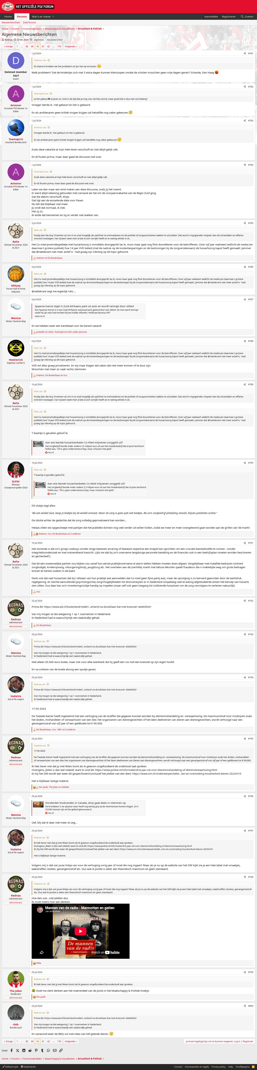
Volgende (70, 46)
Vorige (9, 46)
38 (27, 46)
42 (48, 46)
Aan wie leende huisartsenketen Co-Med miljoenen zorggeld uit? (84, 442)
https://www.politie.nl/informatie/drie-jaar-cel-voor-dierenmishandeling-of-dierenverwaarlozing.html (156, 770)
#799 (250, 972)
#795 (250, 738)
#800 (250, 1005)
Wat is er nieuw (41, 16)
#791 (250, 542)
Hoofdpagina (242, 1066)
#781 (250, 53)
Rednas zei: (39, 641)
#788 (250, 341)
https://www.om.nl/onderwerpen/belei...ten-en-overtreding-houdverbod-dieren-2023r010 (186, 773)
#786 (250, 266)
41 (43, 46)
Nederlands (29, 1066)
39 (32, 46)
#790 (250, 462)
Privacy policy (219, 1066)
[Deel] (244, 54)
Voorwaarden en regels (197, 1066)
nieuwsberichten (55, 39)
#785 (250, 223)
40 (37, 46)
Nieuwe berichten (11, 22)
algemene (39, 39)
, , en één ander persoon (61, 332)
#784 (250, 164)
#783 (250, 120)
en (49, 258)
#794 (250, 677)
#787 (250, 299)
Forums (22, 16)
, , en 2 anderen (60, 533)
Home (8, 16)
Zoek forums (29, 22)
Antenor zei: (40, 60)
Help (230, 1066)
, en (51, 375)
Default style (11, 1066)
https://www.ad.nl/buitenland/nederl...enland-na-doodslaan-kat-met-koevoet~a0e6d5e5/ (97, 606)
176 (59, 46)
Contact (178, 1066)
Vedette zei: (40, 745)
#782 (250, 86)
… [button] (22, 46)
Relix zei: (38, 230)
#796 (250, 796)
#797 (250, 830)
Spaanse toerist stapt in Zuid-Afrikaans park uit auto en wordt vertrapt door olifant (84, 306)
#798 (250, 876)
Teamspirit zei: (41, 93)
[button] (53, 16)
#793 (250, 634)
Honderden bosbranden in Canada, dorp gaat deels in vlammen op (85, 802)
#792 (250, 600)
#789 (250, 384)
